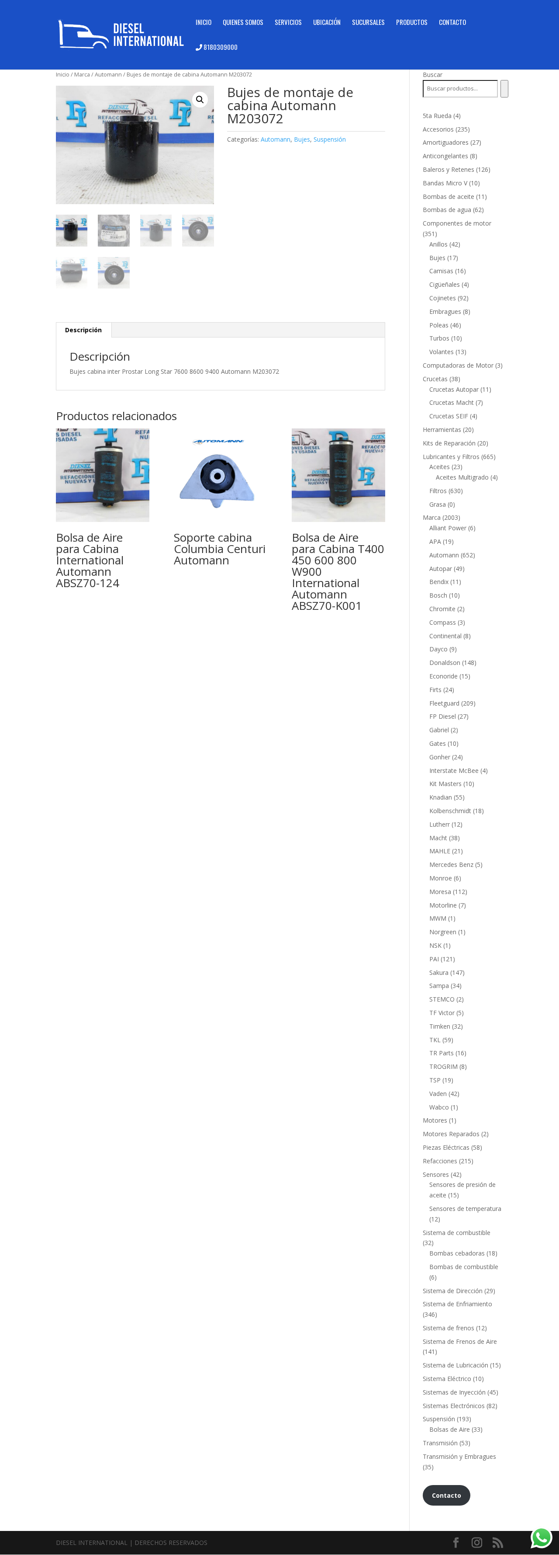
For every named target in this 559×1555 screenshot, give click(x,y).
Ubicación (327, 23)
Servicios (288, 23)
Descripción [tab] (83, 330)
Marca (82, 74)
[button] (200, 100)
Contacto (452, 23)
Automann (108, 74)
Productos (412, 23)
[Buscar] (504, 88)
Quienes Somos (243, 23)
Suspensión (330, 139)
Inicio (203, 23)
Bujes (302, 139)
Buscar (432, 74)
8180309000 (220, 48)
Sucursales (368, 23)
